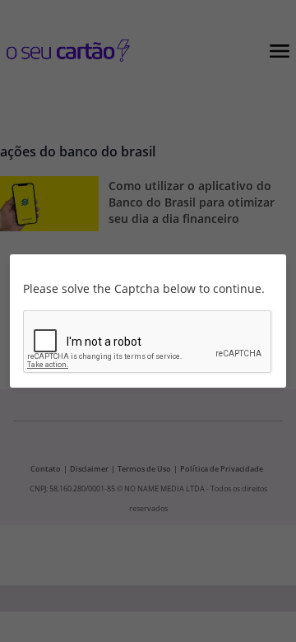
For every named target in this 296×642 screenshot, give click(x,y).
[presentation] (148, 342)
